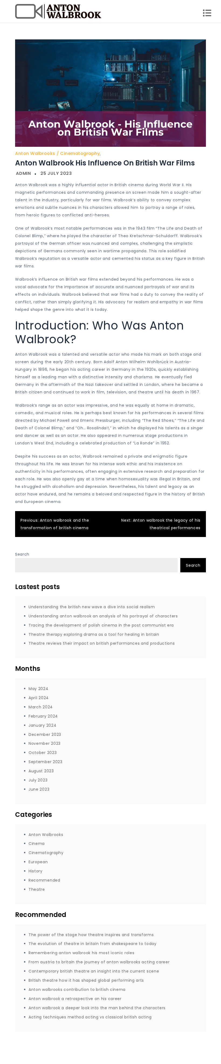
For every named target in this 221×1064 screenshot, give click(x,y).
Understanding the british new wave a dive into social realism (92, 607)
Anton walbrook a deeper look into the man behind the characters (97, 1008)
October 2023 (43, 752)
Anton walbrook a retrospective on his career (75, 998)
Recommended (44, 880)
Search (22, 554)
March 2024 (41, 707)
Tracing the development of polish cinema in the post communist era (101, 625)
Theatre (37, 889)
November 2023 (45, 743)
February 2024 (43, 716)
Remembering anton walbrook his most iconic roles (81, 953)
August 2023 (41, 771)
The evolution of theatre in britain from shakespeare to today (93, 943)
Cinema (37, 843)
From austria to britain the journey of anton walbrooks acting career (99, 962)
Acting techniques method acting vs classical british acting (90, 1017)
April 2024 (39, 698)
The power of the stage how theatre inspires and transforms (91, 934)
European (38, 862)
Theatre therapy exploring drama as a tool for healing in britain (94, 634)
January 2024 (42, 725)
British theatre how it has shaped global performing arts (86, 980)
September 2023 (46, 761)
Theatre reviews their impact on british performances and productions (102, 643)
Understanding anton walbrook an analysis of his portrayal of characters (103, 616)
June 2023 (39, 789)
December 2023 (45, 734)
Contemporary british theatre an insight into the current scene (94, 971)
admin (23, 173)
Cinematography (80, 153)
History (36, 871)
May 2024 (39, 688)
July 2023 (38, 780)
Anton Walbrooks (35, 153)
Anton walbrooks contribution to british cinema (77, 989)
